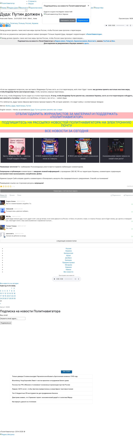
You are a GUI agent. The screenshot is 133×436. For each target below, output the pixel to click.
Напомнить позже (67, 20)
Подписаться (83, 20)
